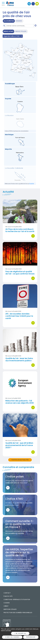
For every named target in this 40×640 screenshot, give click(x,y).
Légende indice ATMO (11, 36)
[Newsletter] (37, 4)
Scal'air (31, 183)
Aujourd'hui (9, 21)
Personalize (30, 637)
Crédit (6, 606)
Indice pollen (20, 31)
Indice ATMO (8, 31)
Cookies (7, 603)
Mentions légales (10, 609)
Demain (19, 21)
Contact (7, 593)
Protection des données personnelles (18, 613)
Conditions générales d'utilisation (17, 599)
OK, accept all (20, 633)
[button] (33, 4)
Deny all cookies (12, 637)
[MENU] (3, 2)
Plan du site (8, 596)
